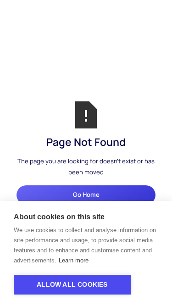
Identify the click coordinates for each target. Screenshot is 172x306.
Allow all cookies (72, 284)
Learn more (74, 260)
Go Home (86, 194)
